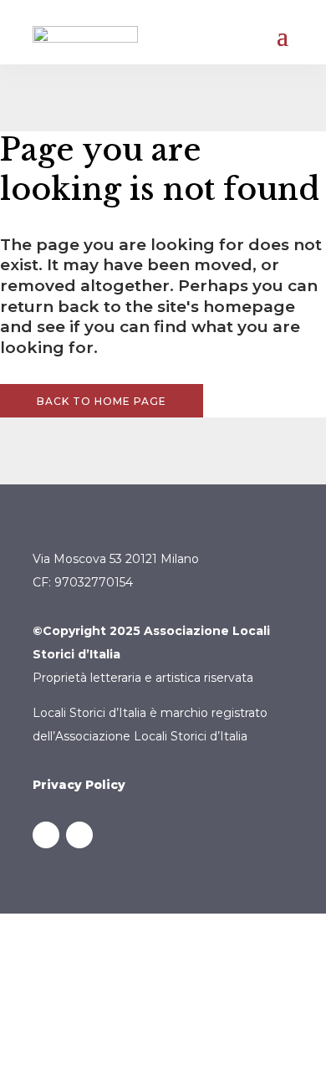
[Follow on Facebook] (46, 835)
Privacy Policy (79, 784)
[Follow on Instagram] (79, 835)
